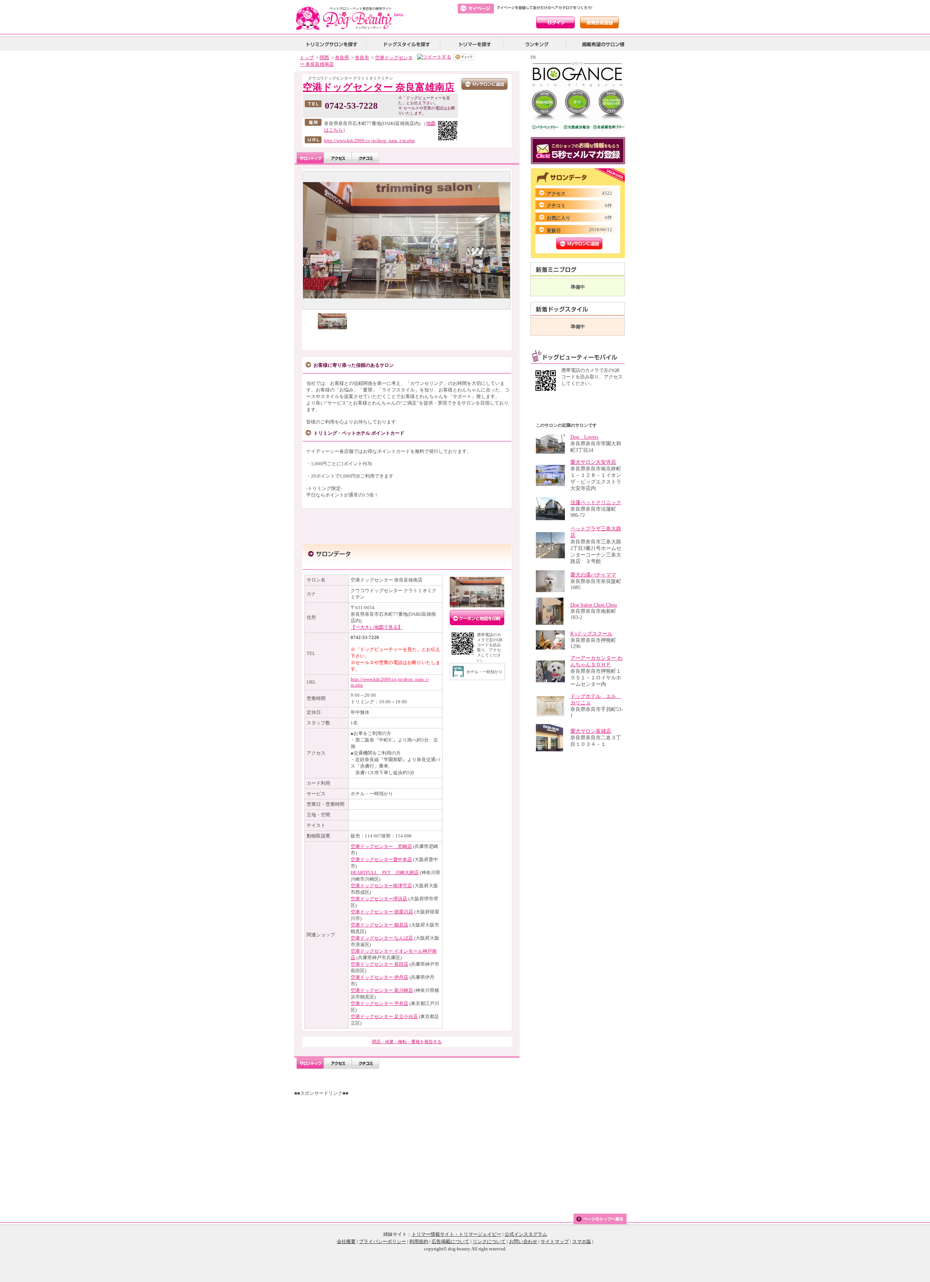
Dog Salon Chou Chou (593, 605)
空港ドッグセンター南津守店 (381, 885)
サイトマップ (555, 1241)
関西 (324, 57)
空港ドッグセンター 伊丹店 (379, 977)
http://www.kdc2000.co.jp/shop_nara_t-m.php (369, 140)
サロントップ (310, 157)
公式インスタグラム (526, 1234)
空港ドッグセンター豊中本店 (381, 859)
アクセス (338, 157)
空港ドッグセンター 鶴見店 (379, 925)
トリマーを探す (474, 43)
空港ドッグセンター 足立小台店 (384, 1016)
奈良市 (362, 57)
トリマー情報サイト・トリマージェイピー (456, 1234)
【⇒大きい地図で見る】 (377, 627)
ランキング (537, 43)
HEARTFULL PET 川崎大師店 (385, 872)
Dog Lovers (584, 437)
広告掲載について (450, 1241)
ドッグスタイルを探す (405, 43)
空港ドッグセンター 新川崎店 (382, 990)
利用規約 (418, 1241)
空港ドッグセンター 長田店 (379, 964)
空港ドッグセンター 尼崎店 (381, 846)
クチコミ (365, 157)
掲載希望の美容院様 (602, 43)
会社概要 (346, 1241)
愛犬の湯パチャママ (593, 575)
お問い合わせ (523, 1241)
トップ (307, 57)
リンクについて (489, 1241)
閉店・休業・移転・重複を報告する (407, 1041)
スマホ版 (581, 1241)
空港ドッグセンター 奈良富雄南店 (378, 87)
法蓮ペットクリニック (595, 502)
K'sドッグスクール (591, 633)
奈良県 (342, 57)
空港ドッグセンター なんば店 (382, 938)
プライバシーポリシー (382, 1241)
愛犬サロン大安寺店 (593, 462)
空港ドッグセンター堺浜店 (379, 898)
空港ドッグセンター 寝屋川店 (382, 912)
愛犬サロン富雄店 (590, 731)
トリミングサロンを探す (331, 43)
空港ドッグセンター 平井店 (379, 1003)
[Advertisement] (409, 1147)
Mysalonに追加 (579, 243)
